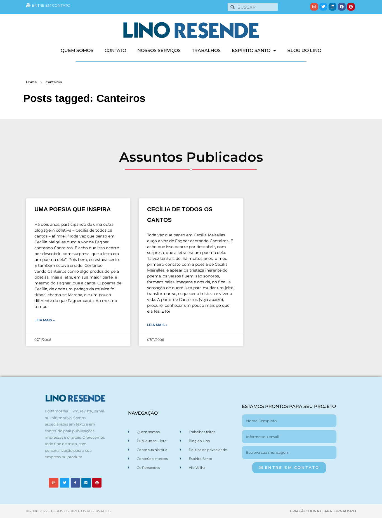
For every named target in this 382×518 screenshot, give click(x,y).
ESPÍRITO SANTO (251, 50)
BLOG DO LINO (304, 50)
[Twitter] (323, 7)
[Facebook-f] (75, 483)
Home (31, 82)
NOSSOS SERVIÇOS (159, 50)
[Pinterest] (351, 7)
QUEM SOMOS (77, 50)
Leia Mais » (44, 320)
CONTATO (115, 50)
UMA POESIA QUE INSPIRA (72, 209)
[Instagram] (314, 7)
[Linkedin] (332, 7)
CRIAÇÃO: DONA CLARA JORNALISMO (323, 511)
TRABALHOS (206, 50)
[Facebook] (342, 7)
